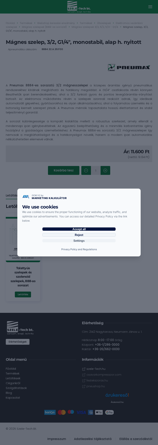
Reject (79, 235)
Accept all (79, 229)
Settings (79, 240)
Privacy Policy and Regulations (79, 249)
